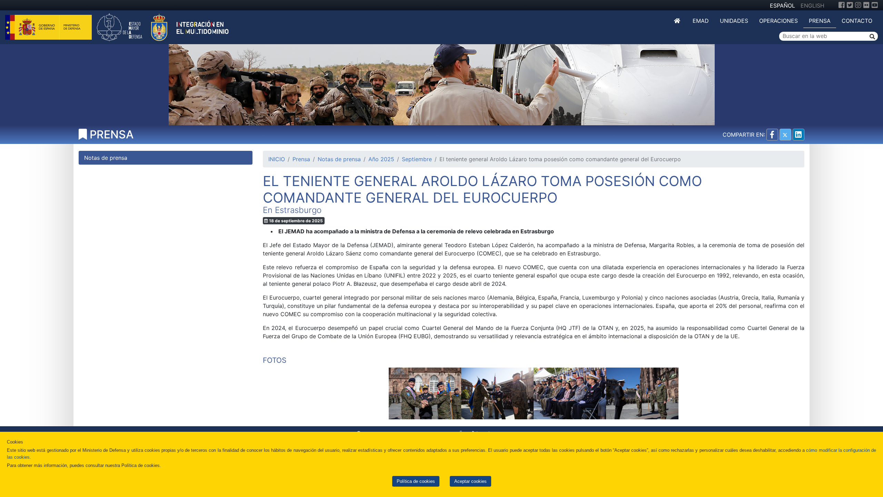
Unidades (734, 20)
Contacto (857, 20)
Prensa (820, 20)
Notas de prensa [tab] (105, 157)
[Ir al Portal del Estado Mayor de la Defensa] (162, 26)
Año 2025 (381, 159)
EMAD (701, 20)
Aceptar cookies (470, 481)
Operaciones (778, 20)
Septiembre (417, 159)
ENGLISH (812, 5)
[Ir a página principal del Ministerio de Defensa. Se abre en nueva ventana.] (49, 26)
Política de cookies (416, 481)
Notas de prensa (339, 159)
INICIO (276, 159)
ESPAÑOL (782, 5)
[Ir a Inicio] (677, 21)
